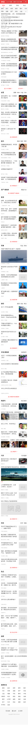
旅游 (25, 699)
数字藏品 (3, 704)
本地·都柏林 (5, 352)
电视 (18, 141)
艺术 (8, 702)
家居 (2, 197)
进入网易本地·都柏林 (13, 397)
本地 (25, 693)
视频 (8, 693)
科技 (16, 11)
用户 (26, 2)
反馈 (9, 711)
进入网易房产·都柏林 (13, 193)
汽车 (26, 8)
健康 (14, 699)
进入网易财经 (13, 348)
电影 (21, 141)
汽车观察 (24, 455)
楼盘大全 (24, 190)
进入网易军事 (13, 299)
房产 (11, 11)
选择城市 (24, 352)
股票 (18, 303)
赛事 (15, 92)
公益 (21, 11)
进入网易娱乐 (13, 185)
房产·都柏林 (5, 190)
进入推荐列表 (13, 681)
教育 (3, 699)
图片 (21, 8)
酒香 (19, 702)
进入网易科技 (13, 567)
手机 (14, 693)
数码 (19, 693)
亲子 (3, 702)
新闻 (2, 8)
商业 (25, 303)
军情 (25, 245)
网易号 (3, 401)
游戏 (25, 696)
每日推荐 (24, 401)
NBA (18, 92)
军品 (21, 245)
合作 (15, 711)
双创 (14, 702)
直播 (7, 11)
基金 (21, 303)
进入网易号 (14, 451)
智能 (25, 523)
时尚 (8, 696)
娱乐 (7, 8)
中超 (22, 92)
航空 (25, 702)
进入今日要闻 (7, 88)
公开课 (8, 699)
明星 (25, 141)
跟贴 (19, 696)
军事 (2, 11)
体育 (11, 8)
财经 (16, 8)
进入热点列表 (13, 632)
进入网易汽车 (13, 519)
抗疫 (8, 705)
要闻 (3, 5)
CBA (25, 92)
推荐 (10, 5)
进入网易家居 (13, 241)
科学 (21, 523)
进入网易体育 (13, 137)
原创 (17, 5)
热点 (24, 5)
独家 (19, 699)
